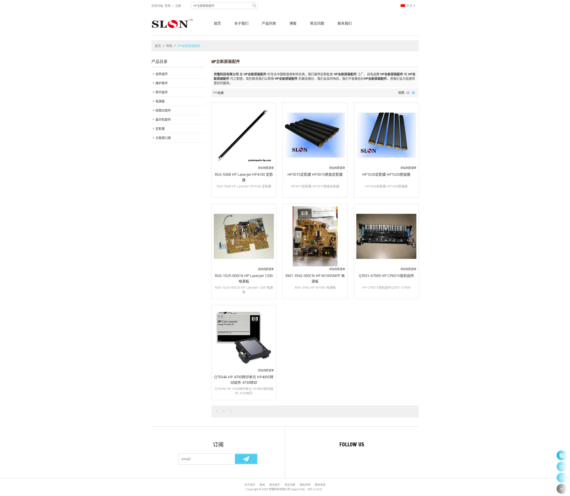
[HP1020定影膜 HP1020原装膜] (386, 135)
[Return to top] (562, 489)
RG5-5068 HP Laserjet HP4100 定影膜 (244, 177)
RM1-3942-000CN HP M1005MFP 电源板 (315, 278)
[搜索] (254, 5)
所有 (169, 46)
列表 (408, 93)
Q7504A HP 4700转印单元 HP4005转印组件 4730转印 (243, 380)
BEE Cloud (315, 489)
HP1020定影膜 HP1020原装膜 (386, 174)
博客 (293, 23)
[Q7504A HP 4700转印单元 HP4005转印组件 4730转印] (244, 338)
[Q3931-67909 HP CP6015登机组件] (386, 236)
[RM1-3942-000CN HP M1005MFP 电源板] (315, 236)
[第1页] (217, 411)
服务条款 (320, 485)
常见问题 (317, 23)
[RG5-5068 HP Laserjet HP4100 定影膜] (244, 135)
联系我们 (345, 23)
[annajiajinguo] (562, 455)
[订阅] (246, 459)
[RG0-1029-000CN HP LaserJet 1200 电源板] (244, 236)
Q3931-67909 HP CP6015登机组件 (386, 275)
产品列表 (269, 23)
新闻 (262, 485)
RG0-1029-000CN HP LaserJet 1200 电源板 (244, 278)
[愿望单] (562, 478)
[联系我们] (562, 467)
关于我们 (241, 23)
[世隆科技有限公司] (172, 23)
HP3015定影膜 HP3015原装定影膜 (315, 174)
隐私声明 (305, 485)
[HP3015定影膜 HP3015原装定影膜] (315, 135)
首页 (217, 23)
